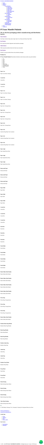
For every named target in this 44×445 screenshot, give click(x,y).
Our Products (5, 424)
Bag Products (3, 50)
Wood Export (9, 17)
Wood (8, 15)
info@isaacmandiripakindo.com (4, 410)
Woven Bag (9, 20)
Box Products (3, 41)
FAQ (4, 418)
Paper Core (9, 10)
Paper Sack (9, 7)
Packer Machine (8, 24)
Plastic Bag (9, 21)
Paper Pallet (9, 12)
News (4, 25)
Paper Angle (9, 9)
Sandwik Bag (9, 8)
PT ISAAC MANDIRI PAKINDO (6, 0)
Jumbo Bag (7, 22)
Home (4, 2)
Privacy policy (5, 419)
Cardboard (9, 14)
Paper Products (3, 36)
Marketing (4, 425)
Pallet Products (3, 45)
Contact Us (5, 26)
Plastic (8, 18)
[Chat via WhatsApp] (41, 442)
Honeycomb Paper (10, 11)
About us (4, 417)
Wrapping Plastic (8, 23)
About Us (4, 3)
